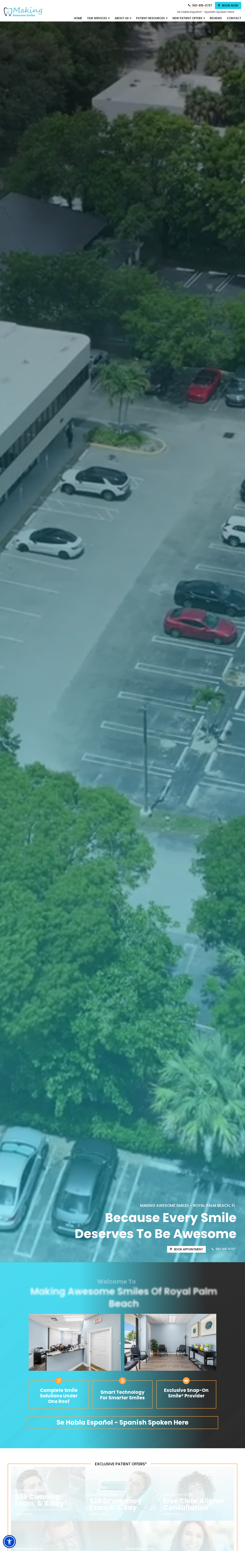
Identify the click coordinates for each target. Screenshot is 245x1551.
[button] (9, 1541)
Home (78, 18)
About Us (122, 18)
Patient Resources (150, 18)
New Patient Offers (187, 18)
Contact (234, 18)
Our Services (97, 18)
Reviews (216, 18)
